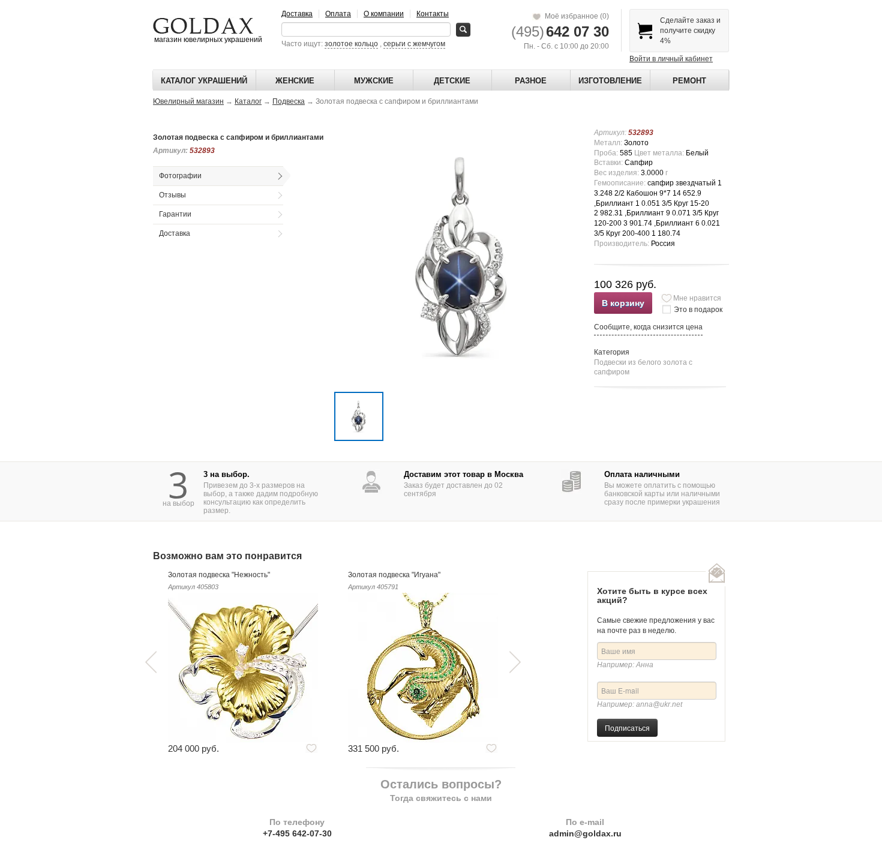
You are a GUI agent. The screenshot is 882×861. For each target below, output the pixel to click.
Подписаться (627, 727)
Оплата (338, 14)
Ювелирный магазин (188, 101)
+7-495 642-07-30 (297, 833)
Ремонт (689, 80)
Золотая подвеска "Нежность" (219, 575)
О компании (384, 14)
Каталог (248, 101)
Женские (294, 80)
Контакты (432, 14)
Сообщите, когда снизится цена (648, 327)
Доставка (297, 14)
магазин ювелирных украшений (207, 39)
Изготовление (610, 80)
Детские (452, 80)
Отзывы (172, 195)
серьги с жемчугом (414, 44)
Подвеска (288, 101)
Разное (531, 80)
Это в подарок (698, 309)
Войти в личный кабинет (671, 59)
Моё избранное (575, 16)
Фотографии (180, 176)
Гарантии (175, 214)
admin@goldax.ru (585, 833)
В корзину (623, 303)
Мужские (374, 80)
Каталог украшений (204, 80)
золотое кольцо (351, 44)
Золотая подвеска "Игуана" (394, 575)
